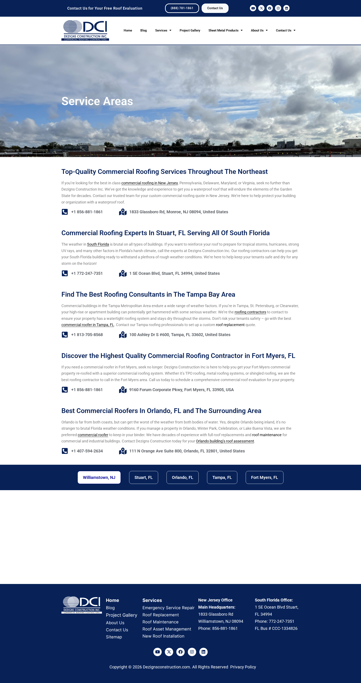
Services (161, 30)
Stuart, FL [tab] (144, 477)
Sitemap (114, 636)
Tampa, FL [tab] (222, 477)
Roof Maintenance (160, 621)
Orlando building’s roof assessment (225, 441)
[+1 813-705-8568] (64, 334)
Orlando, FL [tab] (182, 477)
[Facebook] (270, 8)
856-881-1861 (225, 628)
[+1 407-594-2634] (64, 451)
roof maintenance (267, 435)
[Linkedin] (286, 8)
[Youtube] (253, 8)
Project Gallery (190, 30)
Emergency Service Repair (168, 607)
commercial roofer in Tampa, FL (87, 325)
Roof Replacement (160, 614)
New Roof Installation (163, 636)
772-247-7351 (281, 621)
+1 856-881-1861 (87, 211)
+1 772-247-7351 (87, 273)
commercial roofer (93, 435)
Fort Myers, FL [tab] (264, 477)
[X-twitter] (261, 8)
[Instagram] (278, 8)
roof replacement (230, 325)
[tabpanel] (180, 538)
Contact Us (283, 30)
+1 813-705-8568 (87, 334)
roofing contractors (250, 312)
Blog (143, 30)
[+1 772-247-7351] (64, 273)
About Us (257, 30)
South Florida (98, 244)
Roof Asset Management (166, 629)
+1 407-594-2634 (87, 450)
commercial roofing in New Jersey (149, 183)
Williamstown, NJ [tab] (99, 477)
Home (128, 30)
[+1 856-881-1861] (64, 211)
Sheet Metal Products (223, 30)
